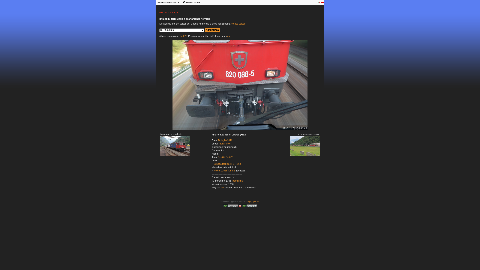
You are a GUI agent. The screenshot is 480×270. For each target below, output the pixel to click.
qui (228, 36)
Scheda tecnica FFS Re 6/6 (228, 164)
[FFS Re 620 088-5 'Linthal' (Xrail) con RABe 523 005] (175, 155)
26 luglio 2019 (225, 140)
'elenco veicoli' (238, 23)
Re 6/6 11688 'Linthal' (225, 170)
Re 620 (183, 36)
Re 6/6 (221, 157)
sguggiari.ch (253, 202)
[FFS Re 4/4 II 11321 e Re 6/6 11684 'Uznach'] (240, 129)
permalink (237, 181)
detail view (225, 143)
